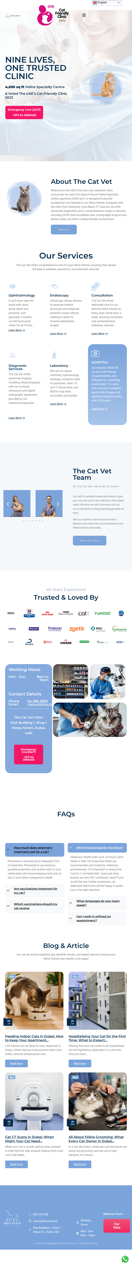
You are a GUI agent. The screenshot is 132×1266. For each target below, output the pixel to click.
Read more (16, 1063)
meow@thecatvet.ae (45, 704)
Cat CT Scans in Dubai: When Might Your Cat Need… (29, 1139)
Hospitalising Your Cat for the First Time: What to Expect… (97, 1038)
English (102, 2)
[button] (84, 15)
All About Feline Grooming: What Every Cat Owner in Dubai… (96, 1139)
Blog (12, 976)
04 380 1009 (38, 701)
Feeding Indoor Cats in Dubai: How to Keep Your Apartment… (34, 1038)
